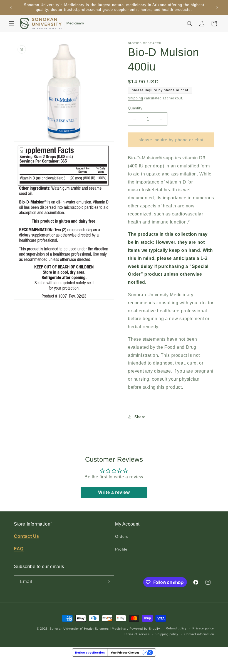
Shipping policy (167, 634)
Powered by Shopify (145, 628)
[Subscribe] (107, 581)
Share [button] (140, 417)
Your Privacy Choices (125, 652)
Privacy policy (203, 628)
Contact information (199, 634)
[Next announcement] (217, 7)
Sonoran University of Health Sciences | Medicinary (88, 628)
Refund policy (176, 628)
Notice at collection (90, 652)
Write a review (114, 492)
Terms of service (137, 634)
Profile (121, 549)
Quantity (135, 108)
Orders (121, 536)
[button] (12, 23)
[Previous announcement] (11, 7)
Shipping (135, 98)
